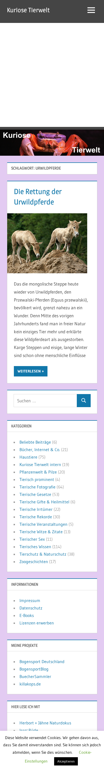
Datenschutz (30, 608)
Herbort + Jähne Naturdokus (45, 722)
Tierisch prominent (36, 479)
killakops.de (30, 684)
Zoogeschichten (33, 561)
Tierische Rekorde (35, 516)
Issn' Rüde (28, 730)
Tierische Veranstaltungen (43, 524)
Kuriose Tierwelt (28, 10)
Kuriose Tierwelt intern (40, 464)
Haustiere (28, 457)
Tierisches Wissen (35, 546)
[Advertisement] (52, 75)
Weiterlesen (29, 371)
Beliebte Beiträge (35, 442)
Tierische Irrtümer (36, 509)
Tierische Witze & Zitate (41, 531)
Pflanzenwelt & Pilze (38, 472)
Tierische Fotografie (37, 487)
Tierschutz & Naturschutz (42, 554)
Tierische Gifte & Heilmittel (44, 501)
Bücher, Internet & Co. (39, 449)
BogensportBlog (34, 669)
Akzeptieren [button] (66, 761)
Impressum (29, 600)
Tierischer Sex (32, 539)
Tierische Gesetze (35, 494)
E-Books (26, 615)
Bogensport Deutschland (42, 661)
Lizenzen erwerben (36, 622)
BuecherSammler (35, 676)
